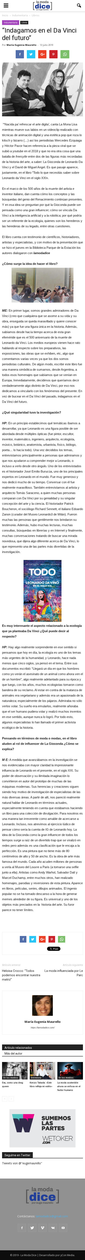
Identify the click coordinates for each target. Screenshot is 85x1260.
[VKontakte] (53, 1228)
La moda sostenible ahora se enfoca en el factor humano (68, 1086)
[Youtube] (63, 1228)
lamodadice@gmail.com (52, 1216)
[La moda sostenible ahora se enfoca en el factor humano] (70, 1071)
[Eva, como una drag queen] (15, 1071)
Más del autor (13, 1053)
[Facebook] (22, 1228)
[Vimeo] (42, 1228)
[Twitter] (32, 1228)
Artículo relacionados (18, 1047)
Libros (24, 22)
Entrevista (36, 1077)
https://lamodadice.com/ (42, 1027)
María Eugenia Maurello (21, 44)
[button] (79, 5)
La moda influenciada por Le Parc (64, 973)
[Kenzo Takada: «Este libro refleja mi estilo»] (42, 1071)
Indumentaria (10, 22)
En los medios (10, 1077)
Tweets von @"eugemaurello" (22, 1163)
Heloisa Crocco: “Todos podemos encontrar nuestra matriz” (21, 975)
